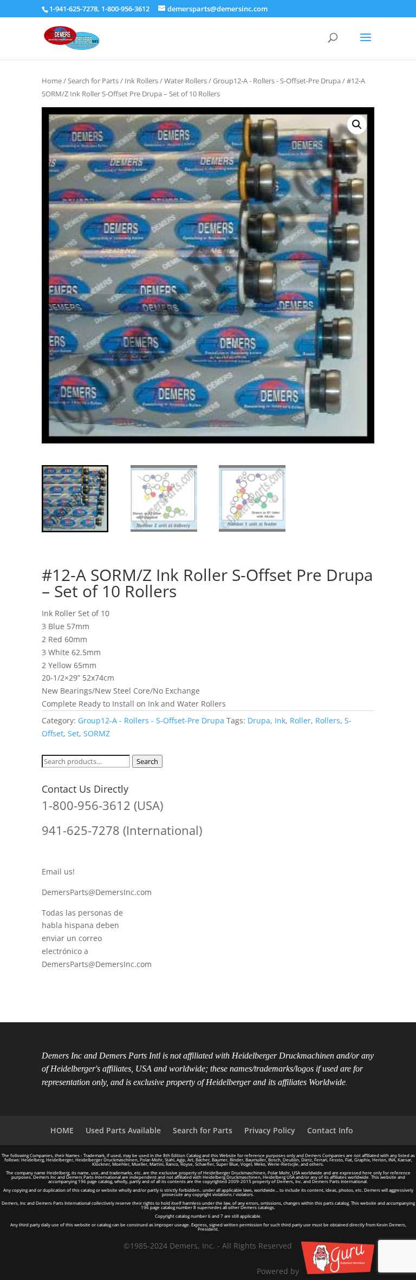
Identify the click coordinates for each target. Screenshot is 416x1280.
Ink (280, 720)
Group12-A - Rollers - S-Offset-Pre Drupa (277, 81)
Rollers (327, 720)
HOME (62, 1130)
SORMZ (96, 733)
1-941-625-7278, (75, 9)
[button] (357, 124)
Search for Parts (93, 81)
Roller (300, 720)
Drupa (259, 720)
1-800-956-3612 (125, 9)
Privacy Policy (269, 1130)
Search (147, 761)
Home (52, 81)
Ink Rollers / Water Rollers (166, 81)
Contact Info (330, 1130)
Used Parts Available (123, 1130)
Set (73, 733)
